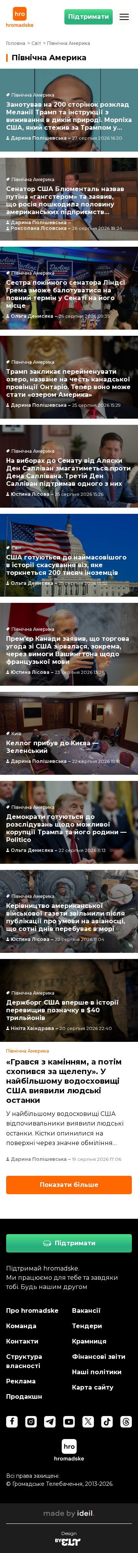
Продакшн (24, 1396)
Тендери (87, 1326)
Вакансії (86, 1310)
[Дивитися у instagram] (31, 1422)
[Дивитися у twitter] (88, 1422)
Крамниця (89, 1341)
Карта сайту (92, 1387)
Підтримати (88, 16)
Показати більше (69, 1184)
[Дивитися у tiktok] (107, 1422)
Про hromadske (32, 1310)
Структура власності (24, 1361)
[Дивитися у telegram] (50, 1422)
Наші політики (97, 1372)
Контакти (22, 1341)
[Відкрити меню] (124, 17)
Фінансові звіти (98, 1356)
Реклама (21, 1381)
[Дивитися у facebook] (12, 1422)
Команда (21, 1326)
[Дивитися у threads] (126, 1422)
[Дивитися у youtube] (69, 1422)
